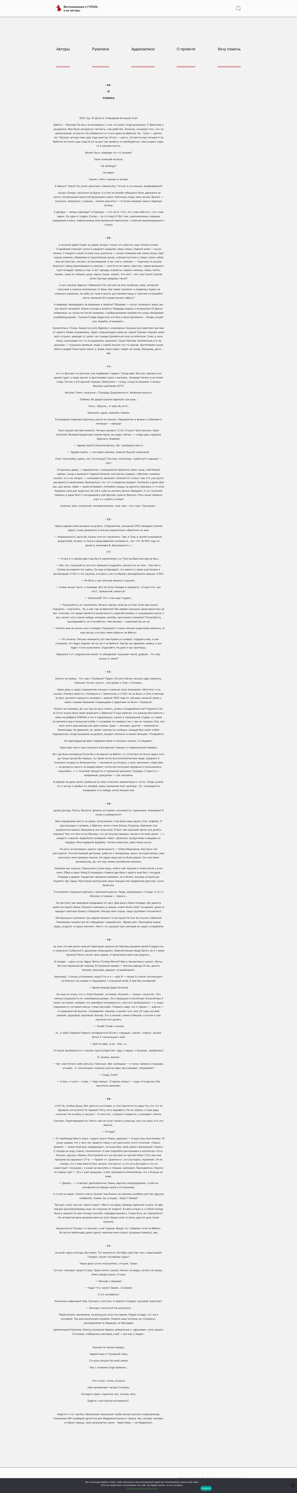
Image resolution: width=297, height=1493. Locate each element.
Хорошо (206, 1488)
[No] (293, 1485)
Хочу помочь (229, 49)
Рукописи (100, 49)
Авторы (63, 49)
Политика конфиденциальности (142, 1488)
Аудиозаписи (143, 49)
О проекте (186, 49)
